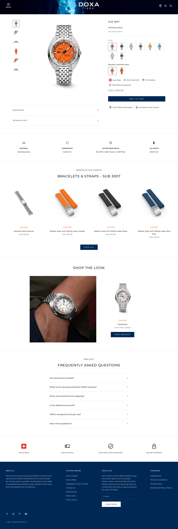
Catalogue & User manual (77, 484)
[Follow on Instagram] (13, 514)
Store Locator (72, 476)
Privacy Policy (156, 484)
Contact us (70, 488)
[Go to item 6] (16, 70)
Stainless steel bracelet (24, 231)
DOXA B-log (71, 492)
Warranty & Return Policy (161, 488)
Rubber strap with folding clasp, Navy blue (154, 232)
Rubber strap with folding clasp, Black (110, 231)
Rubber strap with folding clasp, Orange (67, 231)
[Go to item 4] (16, 51)
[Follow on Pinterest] (19, 514)
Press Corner (71, 500)
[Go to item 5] (16, 60)
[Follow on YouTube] (26, 514)
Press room (71, 496)
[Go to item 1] (16, 23)
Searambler (123, 324)
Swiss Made (71, 480)
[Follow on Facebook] (7, 514)
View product (122, 334)
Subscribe (111, 504)
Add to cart (136, 99)
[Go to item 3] (16, 42)
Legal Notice (155, 476)
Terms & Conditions (158, 480)
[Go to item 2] (16, 33)
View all (89, 247)
